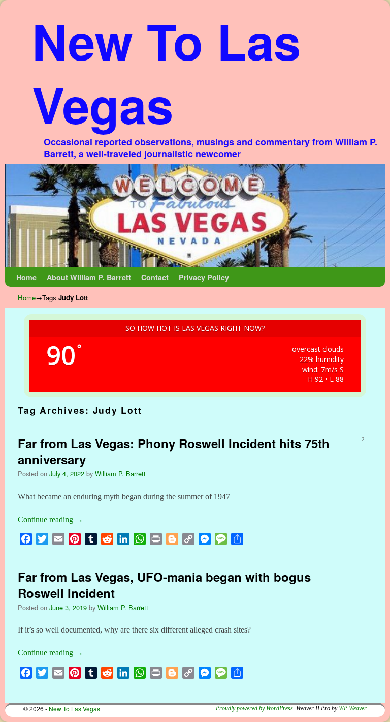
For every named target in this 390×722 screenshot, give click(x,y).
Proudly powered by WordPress (254, 708)
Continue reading (50, 519)
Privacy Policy (204, 277)
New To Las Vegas (166, 72)
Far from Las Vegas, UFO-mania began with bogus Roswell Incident (164, 584)
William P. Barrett (120, 473)
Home (26, 277)
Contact (155, 277)
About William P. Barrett (89, 277)
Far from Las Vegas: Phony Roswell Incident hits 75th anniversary (174, 451)
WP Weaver (353, 708)
